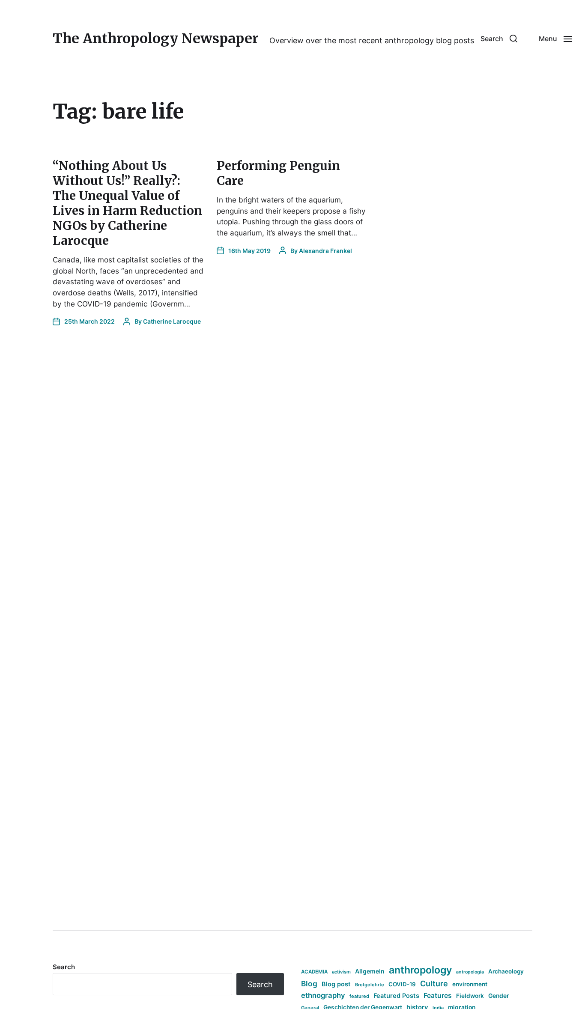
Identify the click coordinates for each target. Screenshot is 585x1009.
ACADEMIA (314, 972)
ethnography (323, 995)
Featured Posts (396, 995)
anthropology (420, 970)
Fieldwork (470, 995)
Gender (498, 995)
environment (469, 984)
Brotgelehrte (369, 985)
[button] (499, 38)
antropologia (470, 972)
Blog (309, 983)
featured (359, 996)
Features (438, 995)
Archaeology (506, 971)
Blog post (336, 984)
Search (64, 967)
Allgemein (370, 971)
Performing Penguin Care (278, 173)
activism (341, 972)
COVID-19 (402, 984)
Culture (434, 983)
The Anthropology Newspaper (156, 38)
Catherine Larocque (172, 321)
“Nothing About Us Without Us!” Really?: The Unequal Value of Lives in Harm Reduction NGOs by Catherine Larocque (127, 203)
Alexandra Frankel (325, 250)
